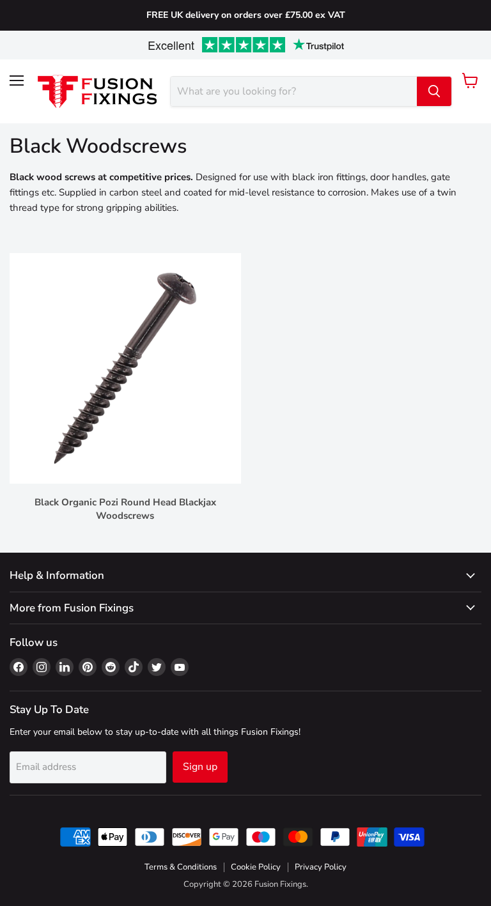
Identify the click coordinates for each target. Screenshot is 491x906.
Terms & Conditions (180, 867)
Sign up (200, 767)
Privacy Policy (321, 867)
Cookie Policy (256, 867)
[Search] (434, 91)
